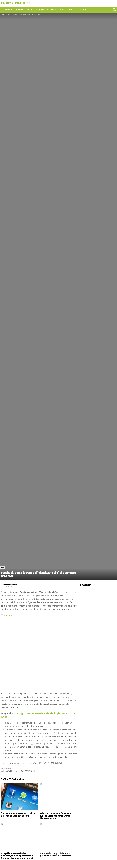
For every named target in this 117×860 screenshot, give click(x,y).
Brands (19, 10)
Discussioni (80, 10)
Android (9, 10)
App (62, 10)
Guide (69, 10)
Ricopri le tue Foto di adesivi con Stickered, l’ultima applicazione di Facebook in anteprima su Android (17, 856)
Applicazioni (7, 771)
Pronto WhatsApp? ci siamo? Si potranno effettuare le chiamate (55, 854)
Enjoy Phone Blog (16, 3)
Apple (29, 10)
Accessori (52, 10)
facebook (20, 771)
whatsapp (30, 771)
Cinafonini (39, 10)
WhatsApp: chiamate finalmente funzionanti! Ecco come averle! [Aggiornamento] (55, 815)
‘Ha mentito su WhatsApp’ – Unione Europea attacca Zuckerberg (18, 814)
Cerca (114, 9)
